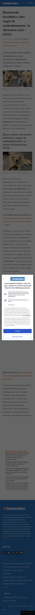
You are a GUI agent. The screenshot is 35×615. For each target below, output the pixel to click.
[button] (17, 305)
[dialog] (17, 307)
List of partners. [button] (27, 315)
